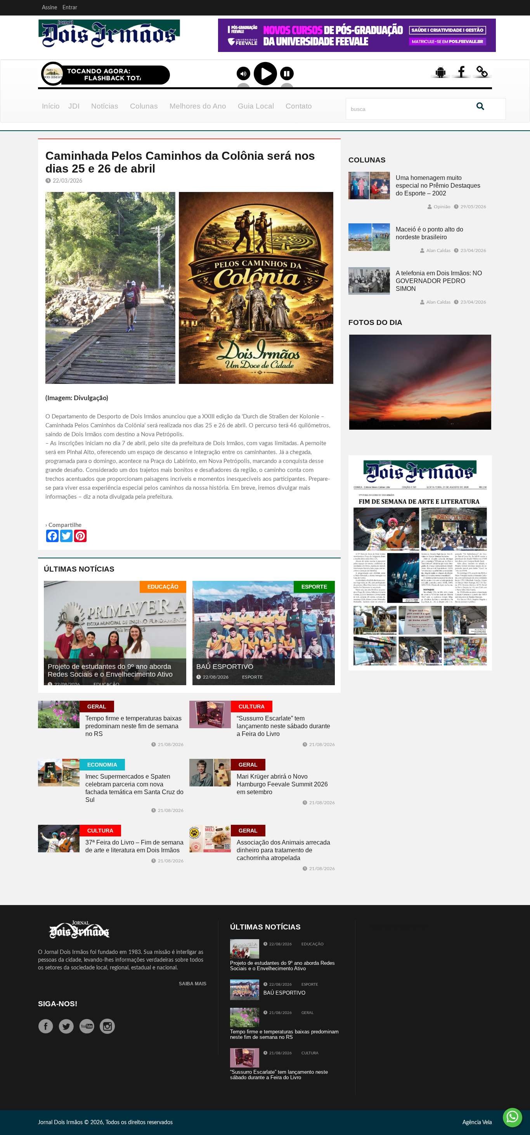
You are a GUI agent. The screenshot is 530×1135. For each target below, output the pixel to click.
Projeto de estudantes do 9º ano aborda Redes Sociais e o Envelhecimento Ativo (110, 670)
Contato (299, 106)
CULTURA (252, 706)
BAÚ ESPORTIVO (224, 666)
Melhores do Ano (198, 106)
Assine (49, 7)
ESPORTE (314, 587)
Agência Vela (477, 1122)
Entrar (69, 7)
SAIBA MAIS (192, 983)
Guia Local (256, 106)
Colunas (144, 106)
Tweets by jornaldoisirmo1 (398, 927)
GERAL (96, 706)
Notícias (104, 106)
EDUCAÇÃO (162, 587)
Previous (196, 46)
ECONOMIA (102, 765)
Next (488, 46)
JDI (74, 106)
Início (51, 106)
